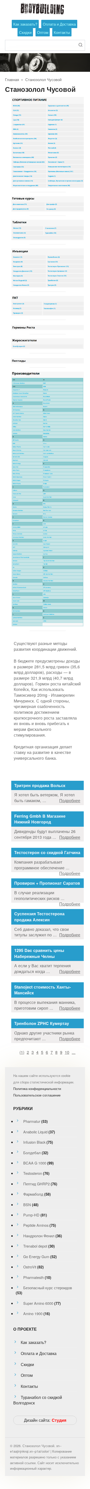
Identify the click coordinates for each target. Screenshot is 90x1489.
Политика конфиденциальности (37, 1088)
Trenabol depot (35, 1246)
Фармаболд (33, 1194)
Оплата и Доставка (59, 24)
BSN (27, 1204)
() (22, 1052)
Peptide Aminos (35, 1225)
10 (67, 1052)
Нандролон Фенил (38, 1235)
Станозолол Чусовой (43, 79)
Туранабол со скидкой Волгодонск (37, 1400)
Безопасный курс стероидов (47, 1287)
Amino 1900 (32, 1313)
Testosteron (32, 1173)
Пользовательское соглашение (36, 1095)
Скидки (25, 32)
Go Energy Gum (36, 1256)
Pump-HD (31, 1214)
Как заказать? (25, 24)
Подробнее (69, 800)
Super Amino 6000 (38, 1303)
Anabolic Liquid (35, 1131)
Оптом (42, 32)
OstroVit (29, 1266)
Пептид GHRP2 (36, 1183)
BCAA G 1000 (34, 1163)
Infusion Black (34, 1142)
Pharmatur (31, 1121)
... (74, 1052)
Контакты (62, 32)
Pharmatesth (33, 1277)
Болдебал (32, 1152)
